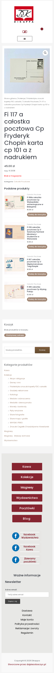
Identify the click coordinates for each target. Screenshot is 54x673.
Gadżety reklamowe (19, 390)
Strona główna (10, 98)
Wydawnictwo (10, 440)
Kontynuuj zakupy (15, 335)
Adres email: (11, 589)
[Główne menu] (24, 38)
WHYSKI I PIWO (16, 422)
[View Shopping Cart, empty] (24, 31)
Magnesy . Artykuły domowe (17, 436)
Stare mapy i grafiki (19, 418)
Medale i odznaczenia (20, 398)
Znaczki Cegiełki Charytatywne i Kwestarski (29, 426)
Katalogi (14, 394)
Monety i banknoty (18, 406)
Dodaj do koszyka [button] (37, 214)
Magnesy (8, 431)
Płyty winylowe (16, 410)
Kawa (6, 370)
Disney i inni (15, 382)
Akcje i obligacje (17, 378)
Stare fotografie (17, 414)
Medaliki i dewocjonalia (21, 402)
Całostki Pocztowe (30, 101)
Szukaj (42, 350)
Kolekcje (8, 375)
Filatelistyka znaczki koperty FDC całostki (28, 386)
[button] (45, 53)
